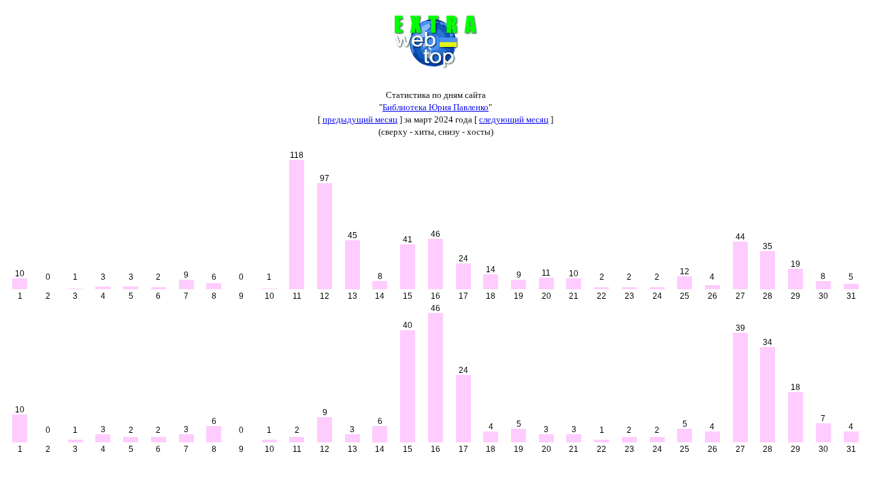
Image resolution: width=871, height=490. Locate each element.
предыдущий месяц (360, 119)
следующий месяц (513, 119)
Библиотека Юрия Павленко (435, 107)
